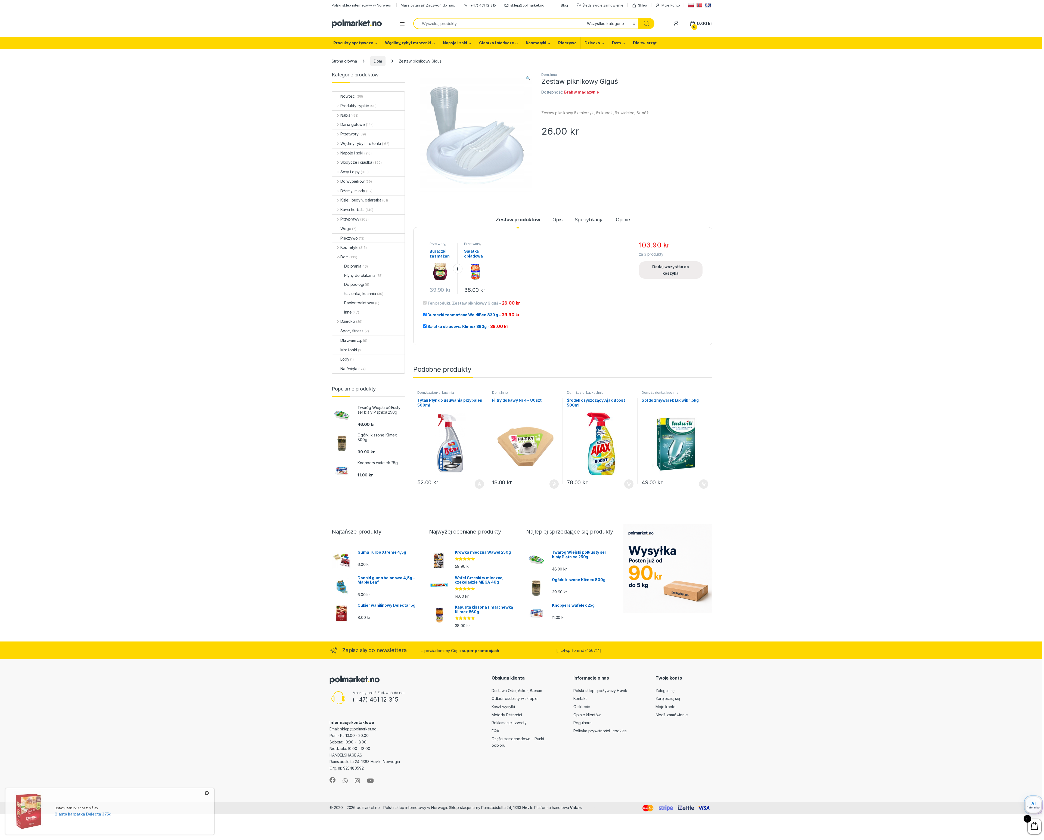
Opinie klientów (587, 714)
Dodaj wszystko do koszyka (670, 269)
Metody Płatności (507, 714)
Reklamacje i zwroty (509, 722)
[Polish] (691, 5)
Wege (345, 228)
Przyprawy (349, 219)
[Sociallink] (332, 780)
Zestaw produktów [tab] (518, 219)
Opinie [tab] (623, 219)
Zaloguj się (664, 690)
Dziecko (592, 43)
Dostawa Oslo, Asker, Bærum (517, 690)
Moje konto (670, 5)
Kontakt (579, 698)
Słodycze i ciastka (356, 162)
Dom (616, 43)
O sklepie (581, 706)
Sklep (642, 5)
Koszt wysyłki (503, 706)
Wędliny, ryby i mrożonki (408, 43)
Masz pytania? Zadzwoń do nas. (428, 5)
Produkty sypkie (354, 105)
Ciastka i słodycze (496, 43)
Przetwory (437, 244)
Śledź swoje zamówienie (602, 5)
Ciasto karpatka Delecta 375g (82, 814)
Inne (553, 75)
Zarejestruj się (667, 698)
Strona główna (344, 61)
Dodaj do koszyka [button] (476, 484)
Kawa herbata (352, 209)
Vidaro (576, 807)
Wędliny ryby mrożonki (360, 143)
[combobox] (498, 23)
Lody (344, 359)
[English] (708, 5)
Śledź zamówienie (671, 714)
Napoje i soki (455, 43)
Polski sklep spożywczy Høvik (600, 690)
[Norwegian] (700, 5)
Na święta (348, 368)
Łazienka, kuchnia (440, 392)
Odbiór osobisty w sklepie (515, 698)
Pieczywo (567, 43)
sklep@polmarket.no (527, 5)
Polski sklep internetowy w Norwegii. (362, 5)
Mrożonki (348, 350)
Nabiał (345, 115)
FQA (495, 731)
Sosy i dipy (350, 171)
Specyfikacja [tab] (589, 219)
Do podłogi (354, 284)
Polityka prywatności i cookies (600, 731)
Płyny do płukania (359, 275)
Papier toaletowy (359, 302)
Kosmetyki (536, 43)
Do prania (352, 266)
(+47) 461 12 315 (482, 5)
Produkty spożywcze (353, 43)
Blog (564, 5)
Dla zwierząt (644, 43)
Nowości (348, 96)
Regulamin (582, 722)
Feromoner (594, 807)
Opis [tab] (557, 219)
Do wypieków (352, 181)
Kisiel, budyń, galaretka (360, 200)
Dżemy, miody (352, 190)
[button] (528, 78)
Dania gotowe (352, 124)
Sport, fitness (351, 330)
